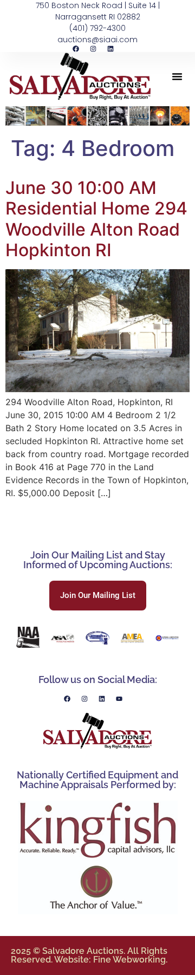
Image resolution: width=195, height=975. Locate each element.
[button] (177, 76)
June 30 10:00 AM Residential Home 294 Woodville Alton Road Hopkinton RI (96, 219)
